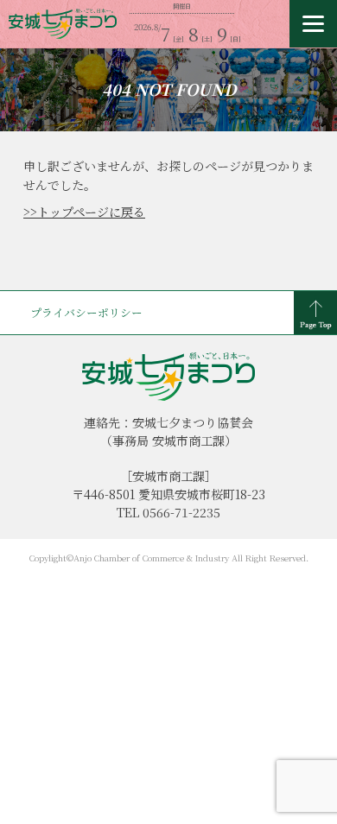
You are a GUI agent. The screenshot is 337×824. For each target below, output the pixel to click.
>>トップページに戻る (84, 211)
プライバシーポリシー (86, 312)
